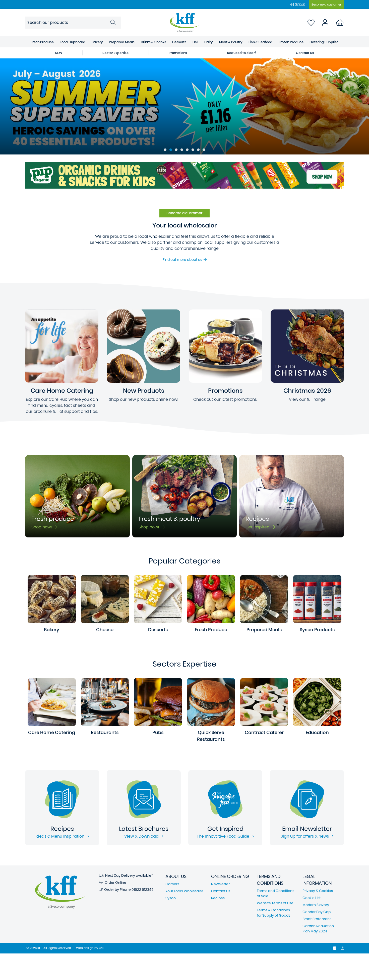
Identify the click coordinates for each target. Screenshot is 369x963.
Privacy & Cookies (317, 890)
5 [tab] (187, 149)
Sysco (170, 898)
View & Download (142, 836)
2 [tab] (170, 149)
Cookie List (311, 897)
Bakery (97, 42)
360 (101, 948)
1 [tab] (165, 149)
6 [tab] (192, 149)
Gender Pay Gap (316, 911)
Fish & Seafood (260, 42)
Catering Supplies (324, 42)
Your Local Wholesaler (184, 891)
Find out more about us (183, 259)
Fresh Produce (42, 42)
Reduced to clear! (241, 52)
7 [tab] (198, 149)
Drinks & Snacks (153, 42)
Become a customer (326, 4)
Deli (195, 42)
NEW (58, 52)
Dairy (208, 42)
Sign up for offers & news (305, 836)
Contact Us (305, 52)
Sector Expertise (115, 52)
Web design (85, 948)
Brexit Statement (316, 918)
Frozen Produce (291, 42)
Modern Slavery (315, 904)
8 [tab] (203, 149)
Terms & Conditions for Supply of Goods (273, 913)
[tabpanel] (184, 106)
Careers (172, 884)
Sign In (300, 4)
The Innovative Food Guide (223, 836)
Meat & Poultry (230, 42)
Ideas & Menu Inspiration (60, 836)
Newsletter (220, 884)
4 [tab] (181, 149)
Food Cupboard (72, 42)
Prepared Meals (122, 42)
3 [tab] (176, 149)
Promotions (178, 52)
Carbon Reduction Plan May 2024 (318, 928)
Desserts (179, 42)
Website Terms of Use (275, 903)
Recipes (218, 898)
